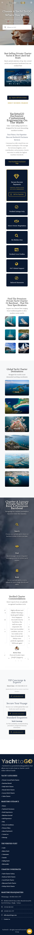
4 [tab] (16, 85)
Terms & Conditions (8, 825)
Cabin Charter (6, 796)
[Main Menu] (2, 2)
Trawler (4, 857)
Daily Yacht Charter (8, 786)
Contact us (5, 834)
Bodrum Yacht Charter (8, 877)
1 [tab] (8, 85)
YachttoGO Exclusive (8, 809)
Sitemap (4, 837)
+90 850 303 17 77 (18, 732)
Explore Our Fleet (18, 713)
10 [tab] (16, 88)
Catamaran (5, 854)
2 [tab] (11, 85)
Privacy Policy (6, 828)
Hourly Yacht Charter (8, 790)
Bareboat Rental (7, 783)
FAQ (3, 821)
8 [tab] (27, 85)
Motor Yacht (5, 851)
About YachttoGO (7, 831)
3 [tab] (14, 85)
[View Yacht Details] (18, 77)
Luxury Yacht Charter (8, 793)
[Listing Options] (28, 82)
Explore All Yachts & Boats (19, 97)
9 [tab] (30, 85)
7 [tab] (25, 85)
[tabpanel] (18, 77)
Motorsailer (5, 864)
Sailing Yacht (6, 861)
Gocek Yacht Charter (8, 880)
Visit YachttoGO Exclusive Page (17, 162)
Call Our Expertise (18, 194)
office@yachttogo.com (10, 915)
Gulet (3, 848)
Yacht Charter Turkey (8, 873)
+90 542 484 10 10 (18, 696)
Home (4, 806)
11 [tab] (19, 88)
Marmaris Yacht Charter (9, 883)
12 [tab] (22, 88)
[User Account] (31, 2)
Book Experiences (7, 812)
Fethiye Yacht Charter (8, 886)
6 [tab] (22, 85)
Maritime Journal (7, 815)
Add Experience (7, 818)
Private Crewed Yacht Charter (10, 780)
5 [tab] (19, 85)
